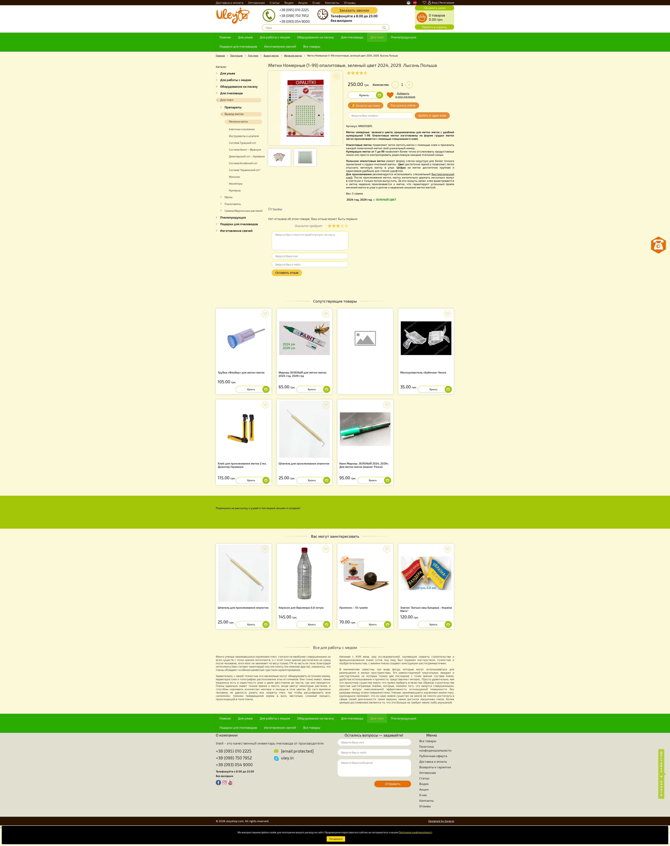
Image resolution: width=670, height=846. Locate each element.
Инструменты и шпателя (244, 136)
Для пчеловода (352, 37)
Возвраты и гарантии (435, 767)
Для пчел (377, 37)
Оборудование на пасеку (315, 37)
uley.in (287, 757)
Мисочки (234, 176)
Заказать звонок (354, 10)
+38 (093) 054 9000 (294, 21)
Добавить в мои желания (405, 95)
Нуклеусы (235, 190)
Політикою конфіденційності (415, 832)
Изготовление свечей (280, 46)
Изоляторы (236, 183)
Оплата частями (368, 105)
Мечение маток (293, 55)
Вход (434, 2)
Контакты (332, 3)
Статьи (275, 3)
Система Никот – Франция (245, 149)
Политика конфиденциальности (435, 748)
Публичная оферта (433, 756)
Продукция (236, 55)
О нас (316, 3)
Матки (228, 197)
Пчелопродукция (403, 37)
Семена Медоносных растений (243, 210)
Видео (288, 3)
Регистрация (447, 2)
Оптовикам (256, 3)
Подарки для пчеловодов (238, 46)
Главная (225, 37)
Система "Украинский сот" (245, 170)
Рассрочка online (403, 105)
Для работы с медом (275, 37)
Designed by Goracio (441, 821)
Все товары (311, 46)
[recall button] (658, 245)
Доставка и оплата (229, 3)
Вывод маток (271, 55)
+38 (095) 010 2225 (294, 10)
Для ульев (245, 37)
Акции (303, 3)
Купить (364, 95)
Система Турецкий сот (242, 142)
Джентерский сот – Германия (247, 156)
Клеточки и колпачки (242, 129)
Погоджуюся (336, 839)
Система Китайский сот (243, 163)
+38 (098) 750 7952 (294, 15)
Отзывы (350, 3)
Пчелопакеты (233, 203)
